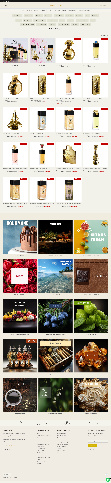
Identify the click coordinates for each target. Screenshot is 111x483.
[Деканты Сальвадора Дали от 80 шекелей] (42, 50)
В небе (22, 10)
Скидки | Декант (41, 446)
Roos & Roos (48, 15)
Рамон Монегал (17, 15)
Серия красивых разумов (27, 24)
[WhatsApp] (8, 1)
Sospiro (18, 20)
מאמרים (39, 463)
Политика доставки (61, 440)
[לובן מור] (55, 5)
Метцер (39, 455)
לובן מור (7, 477)
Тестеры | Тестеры (41, 448)
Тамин (92, 20)
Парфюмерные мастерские (84, 10)
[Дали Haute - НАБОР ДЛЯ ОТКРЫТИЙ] (15, 50)
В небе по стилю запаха (42, 440)
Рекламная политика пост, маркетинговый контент (69, 437)
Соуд (87, 15)
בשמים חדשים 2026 (41, 461)
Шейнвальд (79, 15)
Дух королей (27, 20)
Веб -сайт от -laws (61, 433)
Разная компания (42, 24)
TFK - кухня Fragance (82, 20)
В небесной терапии (42, 452)
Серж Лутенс (69, 15)
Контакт (59, 448)
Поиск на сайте (40, 450)
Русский (105, 1)
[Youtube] (4, 1)
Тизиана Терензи (85, 24)
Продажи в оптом (61, 450)
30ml (51, 10)
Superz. (62, 20)
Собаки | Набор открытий (43, 444)
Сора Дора (95, 15)
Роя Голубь (38, 15)
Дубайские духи (44, 10)
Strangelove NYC (52, 20)
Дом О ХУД (52, 24)
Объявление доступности (63, 444)
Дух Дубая (75, 24)
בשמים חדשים (29, 10)
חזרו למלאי (36, 10)
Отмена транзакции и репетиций (64, 442)
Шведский (70, 20)
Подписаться (93, 445)
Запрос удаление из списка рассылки (66, 452)
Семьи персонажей (72, 10)
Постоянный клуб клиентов (43, 435)
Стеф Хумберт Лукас (39, 20)
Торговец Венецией (64, 24)
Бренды (64, 10)
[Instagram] (3, 1)
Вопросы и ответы (61, 446)
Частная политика (61, 435)
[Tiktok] (6, 1)
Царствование (28, 15)
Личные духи (57, 10)
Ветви (38, 459)
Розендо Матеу (58, 15)
